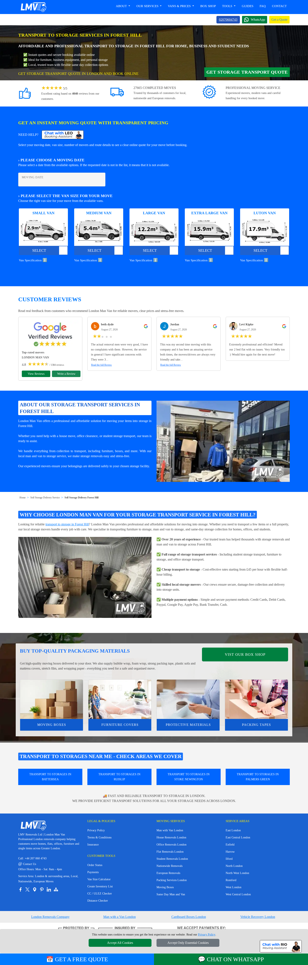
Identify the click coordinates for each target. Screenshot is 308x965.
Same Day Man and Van (171, 894)
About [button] (122, 6)
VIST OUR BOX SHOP (245, 654)
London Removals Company (50, 917)
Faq (263, 6)
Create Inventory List (100, 886)
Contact (279, 6)
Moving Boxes (51, 724)
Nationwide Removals (169, 865)
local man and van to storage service (42, 456)
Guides (247, 6)
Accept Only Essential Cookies (188, 942)
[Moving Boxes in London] (51, 699)
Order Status (94, 865)
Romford (231, 880)
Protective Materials (188, 724)
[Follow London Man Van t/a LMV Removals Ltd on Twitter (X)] (27, 889)
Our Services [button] (147, 6)
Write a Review (66, 373)
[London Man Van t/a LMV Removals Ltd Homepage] (33, 7)
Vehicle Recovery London (257, 917)
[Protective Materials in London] (188, 699)
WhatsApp (258, 19)
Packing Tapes (256, 724)
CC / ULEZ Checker (99, 893)
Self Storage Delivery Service (45, 497)
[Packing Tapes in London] (256, 699)
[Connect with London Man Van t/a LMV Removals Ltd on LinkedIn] (49, 889)
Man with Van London (170, 830)
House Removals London (171, 837)
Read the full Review (101, 364)
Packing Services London (172, 880)
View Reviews (36, 373)
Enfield (230, 844)
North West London (237, 873)
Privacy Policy (96, 830)
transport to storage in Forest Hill (67, 524)
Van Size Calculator (99, 879)
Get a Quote (279, 19)
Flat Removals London (170, 851)
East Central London (238, 837)
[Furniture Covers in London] (119, 699)
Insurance (93, 844)
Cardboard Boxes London (188, 917)
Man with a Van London (119, 917)
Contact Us (27, 864)
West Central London (238, 894)
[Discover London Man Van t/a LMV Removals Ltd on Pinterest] (42, 889)
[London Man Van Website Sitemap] (56, 889)
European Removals (168, 873)
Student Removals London (172, 858)
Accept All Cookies (120, 942)
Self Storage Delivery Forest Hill (81, 497)
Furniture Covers (119, 724)
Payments (93, 872)
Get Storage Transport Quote (247, 72)
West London (233, 887)
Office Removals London (171, 844)
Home (22, 497)
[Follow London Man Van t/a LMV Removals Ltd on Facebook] (20, 889)
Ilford (229, 858)
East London (233, 830)
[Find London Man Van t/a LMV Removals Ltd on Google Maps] (34, 889)
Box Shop (208, 6)
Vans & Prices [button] (180, 6)
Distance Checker (97, 900)
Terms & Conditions (99, 837)
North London (234, 865)
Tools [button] (227, 6)
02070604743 (228, 19)
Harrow (230, 851)
